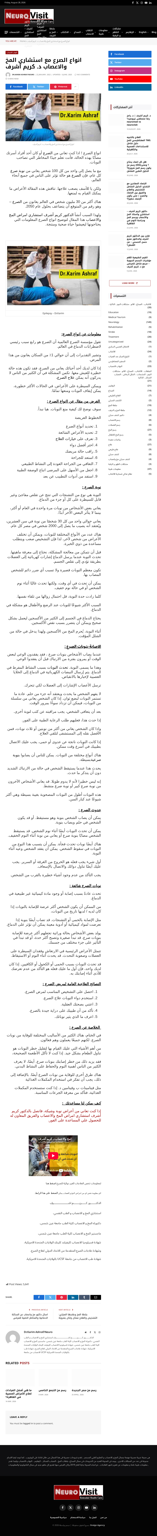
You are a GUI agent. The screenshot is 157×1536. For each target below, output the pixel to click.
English (143, 32)
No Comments (83, 74)
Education (113, 312)
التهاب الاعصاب (90, 32)
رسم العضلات (114, 425)
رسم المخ (112, 429)
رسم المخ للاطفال (115, 434)
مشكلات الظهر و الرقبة (117, 32)
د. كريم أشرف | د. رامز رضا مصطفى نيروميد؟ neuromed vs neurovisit (139, 120)
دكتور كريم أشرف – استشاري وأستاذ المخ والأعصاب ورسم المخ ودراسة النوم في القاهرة (138, 217)
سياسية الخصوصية (58, 1517)
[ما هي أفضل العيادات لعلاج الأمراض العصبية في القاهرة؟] (20, 1377)
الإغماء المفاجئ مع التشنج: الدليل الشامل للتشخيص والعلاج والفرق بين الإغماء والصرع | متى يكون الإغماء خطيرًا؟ (138, 191)
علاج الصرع (66, 377)
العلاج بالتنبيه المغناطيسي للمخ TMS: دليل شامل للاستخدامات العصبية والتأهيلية (139, 143)
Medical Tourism (116, 317)
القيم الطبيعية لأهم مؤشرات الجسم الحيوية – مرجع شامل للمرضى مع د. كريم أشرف (139, 262)
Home (23, 41)
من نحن (103, 1517)
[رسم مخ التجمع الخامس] (53, 1377)
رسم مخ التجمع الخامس (52, 1390)
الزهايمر (130, 32)
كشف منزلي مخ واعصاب (119, 459)
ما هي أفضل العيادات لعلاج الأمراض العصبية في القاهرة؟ (19, 1394)
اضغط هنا (51, 1183)
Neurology (113, 322)
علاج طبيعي (113, 449)
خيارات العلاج (66, 439)
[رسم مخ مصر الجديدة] (86, 1377)
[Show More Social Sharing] (75, 87)
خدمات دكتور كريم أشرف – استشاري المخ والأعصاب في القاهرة (29, 32)
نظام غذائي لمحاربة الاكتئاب (120, 474)
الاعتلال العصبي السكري (118, 346)
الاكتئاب (65, 32)
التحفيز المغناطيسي (116, 361)
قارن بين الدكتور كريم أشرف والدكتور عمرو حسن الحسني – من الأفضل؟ (138, 240)
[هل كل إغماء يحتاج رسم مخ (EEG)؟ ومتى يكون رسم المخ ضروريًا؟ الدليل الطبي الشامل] (116, 166)
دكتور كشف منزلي (116, 415)
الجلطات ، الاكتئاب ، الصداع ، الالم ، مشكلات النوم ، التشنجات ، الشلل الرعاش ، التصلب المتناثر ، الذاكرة (132, 374)
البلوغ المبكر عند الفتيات (119, 356)
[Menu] (6, 32)
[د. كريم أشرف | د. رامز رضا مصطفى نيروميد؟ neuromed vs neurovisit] (116, 120)
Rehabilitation (115, 327)
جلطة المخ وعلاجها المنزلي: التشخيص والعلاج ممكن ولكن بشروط (78, 1316)
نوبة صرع (17, 171)
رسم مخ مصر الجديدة (84, 1390)
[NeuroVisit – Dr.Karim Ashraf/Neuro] (29, 16)
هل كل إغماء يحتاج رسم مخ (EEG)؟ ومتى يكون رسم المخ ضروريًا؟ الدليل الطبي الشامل (139, 167)
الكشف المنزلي (114, 400)
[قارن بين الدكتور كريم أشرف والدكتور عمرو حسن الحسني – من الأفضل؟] (116, 240)
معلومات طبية (103, 32)
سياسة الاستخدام (78, 1517)
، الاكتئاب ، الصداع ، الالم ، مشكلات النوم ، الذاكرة (129, 304)
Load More (128, 283)
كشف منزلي (113, 454)
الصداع (77, 32)
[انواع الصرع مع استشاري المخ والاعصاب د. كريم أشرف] (53, 117)
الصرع (48, 153)
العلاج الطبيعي (114, 395)
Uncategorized (115, 341)
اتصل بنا (92, 1517)
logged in (28, 1423)
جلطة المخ (112, 405)
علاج (110, 444)
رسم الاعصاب (114, 420)
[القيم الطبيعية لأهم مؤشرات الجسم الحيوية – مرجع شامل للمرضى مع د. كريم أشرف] (116, 262)
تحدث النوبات (57, 667)
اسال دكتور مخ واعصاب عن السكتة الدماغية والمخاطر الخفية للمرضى (30, 1316)
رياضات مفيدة (114, 439)
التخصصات (14, 32)
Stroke (111, 332)
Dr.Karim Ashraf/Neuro (23, 74)
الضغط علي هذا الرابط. (46, 1193)
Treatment (113, 336)
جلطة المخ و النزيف (52, 32)
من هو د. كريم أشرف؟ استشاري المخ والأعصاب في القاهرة (41, 32)
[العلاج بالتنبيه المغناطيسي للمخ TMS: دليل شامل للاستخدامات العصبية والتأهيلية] (116, 141)
